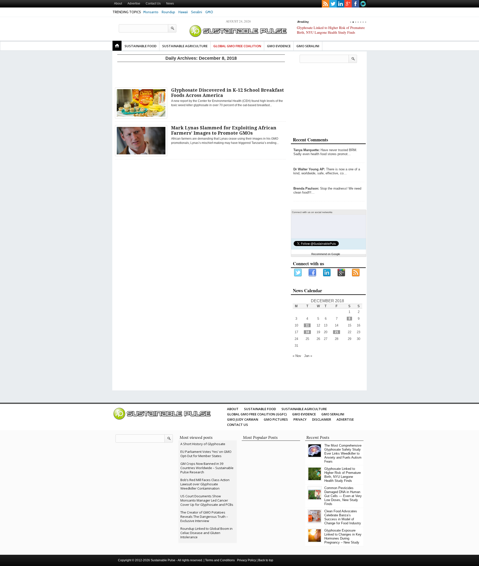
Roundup (168, 12)
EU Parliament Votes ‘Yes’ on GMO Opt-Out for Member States (206, 453)
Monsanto (150, 12)
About (118, 3)
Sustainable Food (140, 46)
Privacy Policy (246, 560)
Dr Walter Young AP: (309, 169)
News (170, 3)
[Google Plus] (342, 273)
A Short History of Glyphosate (202, 444)
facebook (355, 3)
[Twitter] (298, 273)
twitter (333, 3)
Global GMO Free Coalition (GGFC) (257, 414)
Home (117, 46)
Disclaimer (321, 419)
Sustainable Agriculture (185, 46)
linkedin (340, 3)
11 (307, 325)
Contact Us (153, 3)
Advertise (133, 3)
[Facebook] (313, 273)
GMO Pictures (276, 419)
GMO (209, 12)
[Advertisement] (201, 73)
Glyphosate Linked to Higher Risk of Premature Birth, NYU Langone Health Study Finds (342, 475)
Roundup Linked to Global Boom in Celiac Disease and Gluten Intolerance (206, 532)
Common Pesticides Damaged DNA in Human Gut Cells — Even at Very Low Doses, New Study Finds (329, 32)
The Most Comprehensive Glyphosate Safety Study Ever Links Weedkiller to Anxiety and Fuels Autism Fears (342, 453)
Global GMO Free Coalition (237, 46)
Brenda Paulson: (306, 188)
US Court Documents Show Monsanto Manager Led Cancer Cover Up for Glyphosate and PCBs (206, 500)
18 (307, 332)
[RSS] (356, 273)
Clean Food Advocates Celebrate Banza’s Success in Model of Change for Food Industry (342, 517)
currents (363, 3)
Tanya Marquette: (306, 150)
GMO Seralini (307, 46)
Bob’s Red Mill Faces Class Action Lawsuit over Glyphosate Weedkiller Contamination (205, 484)
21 (336, 332)
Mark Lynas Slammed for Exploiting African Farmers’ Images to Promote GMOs (223, 130)
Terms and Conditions (220, 560)
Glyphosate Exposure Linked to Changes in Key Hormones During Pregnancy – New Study (342, 536)
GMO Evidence (279, 46)
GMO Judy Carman (242, 419)
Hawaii (183, 12)
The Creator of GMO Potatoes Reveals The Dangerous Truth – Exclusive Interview (204, 516)
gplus (348, 3)
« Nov (297, 356)
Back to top (265, 560)
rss (325, 3)
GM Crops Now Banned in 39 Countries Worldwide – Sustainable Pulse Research (207, 467)
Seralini (196, 12)
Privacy (300, 419)
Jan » (308, 356)
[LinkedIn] (327, 273)
